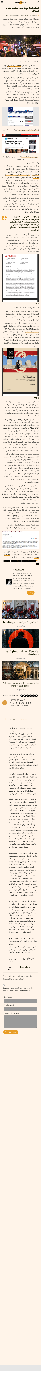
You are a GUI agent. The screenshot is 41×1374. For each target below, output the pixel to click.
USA (37, 564)
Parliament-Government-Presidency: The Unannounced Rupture (20, 684)
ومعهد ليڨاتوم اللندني (32, 331)
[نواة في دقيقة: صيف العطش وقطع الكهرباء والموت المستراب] (20, 639)
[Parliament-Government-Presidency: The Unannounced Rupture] (20, 670)
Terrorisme (7, 561)
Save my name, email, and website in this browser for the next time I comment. (18, 989)
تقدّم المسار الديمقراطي (14, 65)
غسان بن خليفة (10, 15)
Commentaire (11, 1013)
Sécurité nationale (16, 561)
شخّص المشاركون (32, 329)
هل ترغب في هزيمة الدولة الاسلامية (29, 157)
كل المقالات (30, 593)
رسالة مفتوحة (34, 186)
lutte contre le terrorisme (28, 561)
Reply (13, 731)
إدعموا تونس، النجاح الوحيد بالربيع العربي (29, 130)
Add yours (23, 719)
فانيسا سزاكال (24, 15)
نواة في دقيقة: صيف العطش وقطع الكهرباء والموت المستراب (22, 653)
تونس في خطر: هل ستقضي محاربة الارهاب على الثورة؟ (21, 340)
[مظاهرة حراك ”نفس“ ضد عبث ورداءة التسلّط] (20, 609)
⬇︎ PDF (36, 304)
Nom (8, 997)
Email (9, 1005)
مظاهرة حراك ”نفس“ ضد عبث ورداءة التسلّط (21, 622)
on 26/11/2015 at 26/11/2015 (24, 728)
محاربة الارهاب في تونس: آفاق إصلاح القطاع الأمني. (19, 326)
